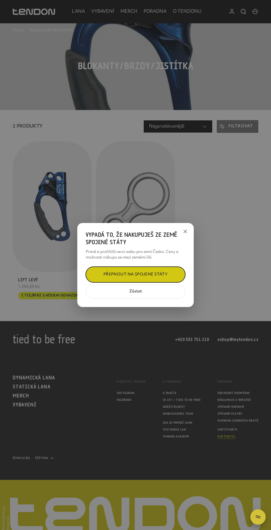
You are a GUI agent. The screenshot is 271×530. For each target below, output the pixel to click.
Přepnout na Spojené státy (135, 274)
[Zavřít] (185, 231)
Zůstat (135, 291)
